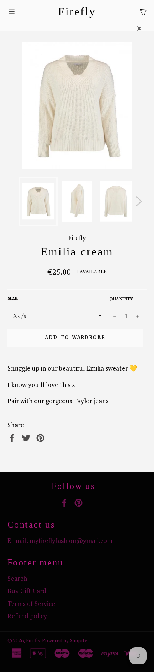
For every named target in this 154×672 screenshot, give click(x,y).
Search (17, 578)
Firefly (77, 11)
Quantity (121, 299)
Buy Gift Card (26, 590)
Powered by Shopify (64, 640)
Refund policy (27, 616)
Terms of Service (31, 603)
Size (12, 298)
